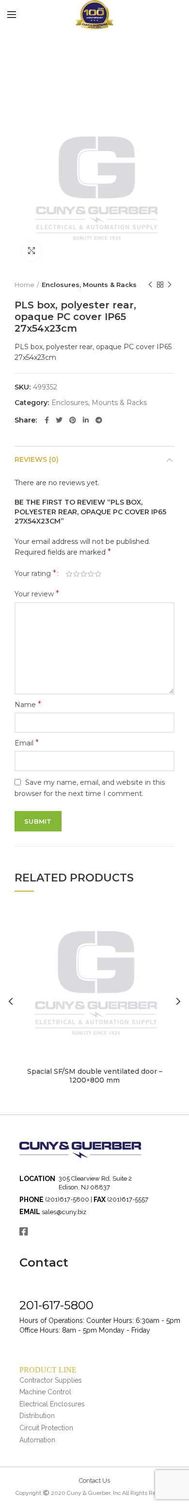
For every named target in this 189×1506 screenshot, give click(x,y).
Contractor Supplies (50, 1380)
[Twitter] (59, 420)
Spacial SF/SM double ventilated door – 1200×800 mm (94, 1075)
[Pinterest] (72, 420)
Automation (37, 1440)
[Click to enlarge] (31, 250)
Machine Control (45, 1392)
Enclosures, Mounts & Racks (89, 284)
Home (24, 284)
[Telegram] (99, 420)
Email (27, 742)
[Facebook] (46, 420)
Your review (37, 593)
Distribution (37, 1416)
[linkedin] (85, 420)
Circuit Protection (46, 1428)
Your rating (35, 573)
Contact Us (94, 1480)
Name (28, 704)
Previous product (150, 284)
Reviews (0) (37, 459)
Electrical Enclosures (52, 1404)
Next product (169, 284)
